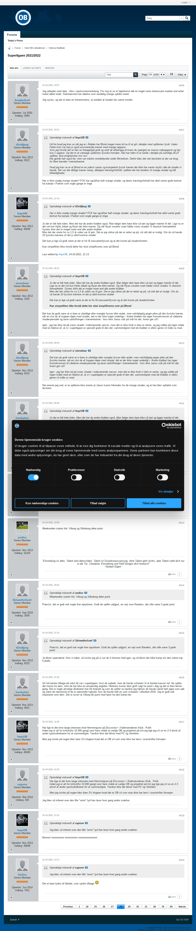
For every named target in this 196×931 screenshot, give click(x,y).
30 (137, 906)
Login (184, 2)
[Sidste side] (171, 75)
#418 (181, 769)
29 (129, 906)
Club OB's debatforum (34, 48)
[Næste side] (164, 74)
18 (87, 906)
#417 (181, 722)
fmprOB (22, 213)
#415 (181, 633)
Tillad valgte (98, 503)
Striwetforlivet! (22, 599)
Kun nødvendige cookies (42, 503)
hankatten (22, 417)
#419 (181, 815)
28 (120, 906)
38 (154, 906)
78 (163, 906)
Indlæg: (19, 115)
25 (95, 906)
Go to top (182, 920)
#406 (181, 85)
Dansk (13, 919)
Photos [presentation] (49, 68)
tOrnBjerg (22, 144)
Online (22, 874)
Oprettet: (17, 112)
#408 (181, 198)
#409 (181, 268)
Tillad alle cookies (154, 503)
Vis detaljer (165, 491)
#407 (181, 130)
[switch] (76, 477)
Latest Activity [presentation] (32, 68)
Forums (12, 34)
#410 (181, 343)
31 (146, 906)
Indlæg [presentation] (14, 68)
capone (22, 784)
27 (112, 906)
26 (104, 906)
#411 (181, 403)
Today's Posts (15, 40)
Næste (182, 906)
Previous (68, 906)
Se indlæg (87, 137)
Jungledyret (22, 100)
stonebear (22, 283)
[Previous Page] (161, 74)
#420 (181, 860)
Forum (18, 48)
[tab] (14, 68)
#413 (181, 522)
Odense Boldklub (57, 48)
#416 (181, 677)
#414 (181, 585)
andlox (22, 537)
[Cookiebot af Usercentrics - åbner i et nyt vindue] (164, 426)
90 (171, 906)
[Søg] (186, 18)
